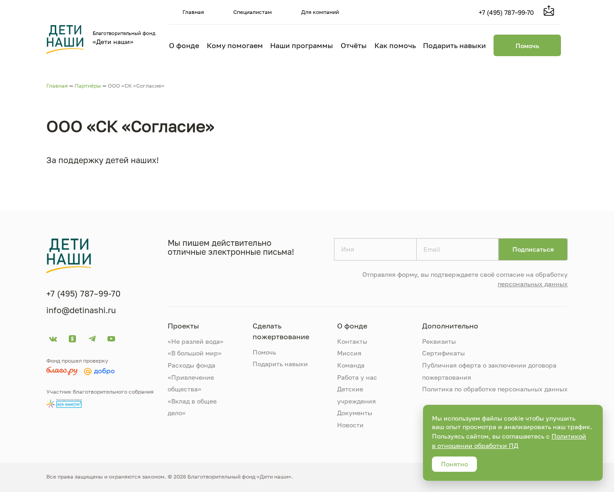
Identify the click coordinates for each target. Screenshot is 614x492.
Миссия (349, 353)
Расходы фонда (191, 365)
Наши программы (301, 45)
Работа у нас (357, 377)
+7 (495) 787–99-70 (506, 12)
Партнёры (88, 85)
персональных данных (533, 284)
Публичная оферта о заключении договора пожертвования (489, 371)
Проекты (183, 325)
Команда (351, 365)
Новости (350, 425)
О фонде (184, 45)
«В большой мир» (195, 353)
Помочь (527, 45)
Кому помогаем (235, 45)
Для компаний (320, 12)
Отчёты (354, 45)
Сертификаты (443, 353)
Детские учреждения (356, 395)
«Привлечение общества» (191, 383)
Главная (193, 12)
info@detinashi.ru (81, 310)
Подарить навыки (454, 45)
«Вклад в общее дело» (192, 407)
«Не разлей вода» (195, 341)
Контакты (352, 341)
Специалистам (252, 12)
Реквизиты (439, 341)
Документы (354, 413)
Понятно (454, 464)
